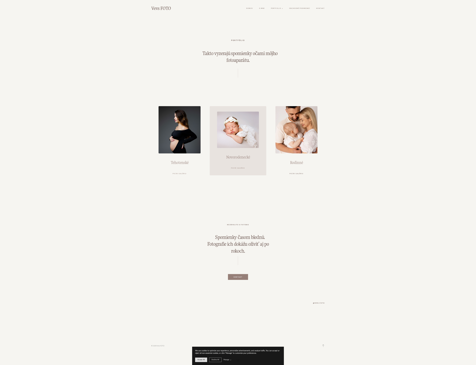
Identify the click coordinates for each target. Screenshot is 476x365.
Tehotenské (180, 162)
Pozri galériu (179, 173)
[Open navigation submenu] (282, 8)
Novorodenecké (238, 157)
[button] (323, 345)
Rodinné (296, 162)
